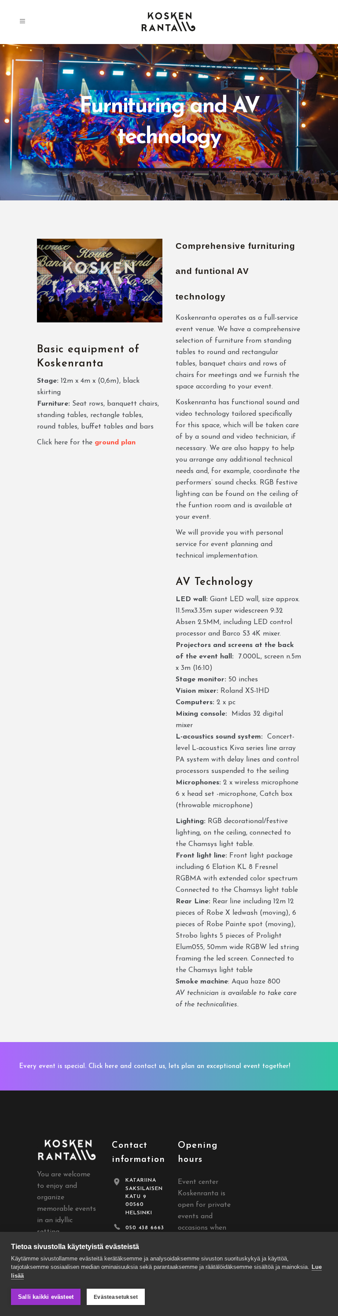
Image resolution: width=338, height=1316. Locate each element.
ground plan (115, 442)
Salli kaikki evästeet (45, 1297)
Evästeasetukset (116, 1297)
